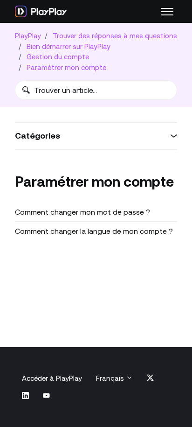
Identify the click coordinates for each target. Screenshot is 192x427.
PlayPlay (28, 36)
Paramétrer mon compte (66, 67)
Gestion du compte (58, 57)
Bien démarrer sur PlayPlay (68, 46)
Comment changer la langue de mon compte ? (94, 231)
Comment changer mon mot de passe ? (82, 212)
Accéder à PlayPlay (52, 378)
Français (111, 378)
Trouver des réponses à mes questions (115, 36)
